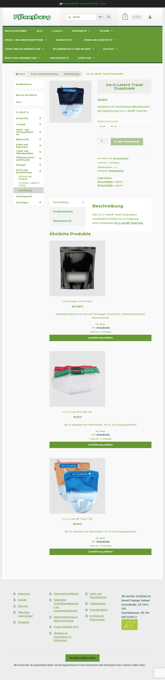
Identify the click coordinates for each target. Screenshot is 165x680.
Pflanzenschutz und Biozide (72, 49)
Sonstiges (84, 58)
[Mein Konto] (150, 17)
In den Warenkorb (127, 141)
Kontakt (22, 599)
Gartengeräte (59, 58)
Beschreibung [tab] (60, 202)
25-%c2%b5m (105, 181)
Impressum (24, 593)
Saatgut (108, 49)
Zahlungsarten (98, 603)
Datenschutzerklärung (66, 593)
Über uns (23, 606)
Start (22, 74)
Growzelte (79, 31)
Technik (104, 31)
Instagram (23, 622)
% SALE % (57, 31)
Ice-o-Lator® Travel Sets (128, 223)
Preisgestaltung (98, 609)
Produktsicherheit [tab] (63, 211)
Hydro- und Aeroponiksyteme (24, 40)
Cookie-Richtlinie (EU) (66, 626)
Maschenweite (107, 121)
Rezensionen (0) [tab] (62, 221)
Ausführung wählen (100, 337)
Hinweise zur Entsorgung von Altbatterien (62, 637)
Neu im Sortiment (16, 31)
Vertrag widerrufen (82, 657)
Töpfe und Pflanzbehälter (22, 49)
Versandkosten (120, 158)
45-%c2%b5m (105, 185)
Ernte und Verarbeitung (21, 58)
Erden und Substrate (98, 40)
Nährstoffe (64, 40)
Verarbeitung (71, 74)
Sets (40, 31)
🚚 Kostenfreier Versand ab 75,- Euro (82, 3)
